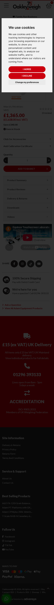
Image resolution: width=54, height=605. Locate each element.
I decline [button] (27, 75)
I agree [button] (27, 69)
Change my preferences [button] (27, 82)
